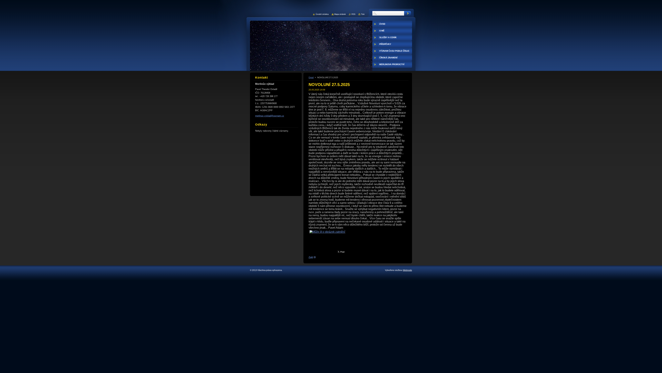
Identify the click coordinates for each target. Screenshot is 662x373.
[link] (327, 231)
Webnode (407, 270)
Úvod (311, 77)
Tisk (363, 14)
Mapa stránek (340, 14)
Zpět (311, 257)
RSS (353, 14)
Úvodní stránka (322, 14)
